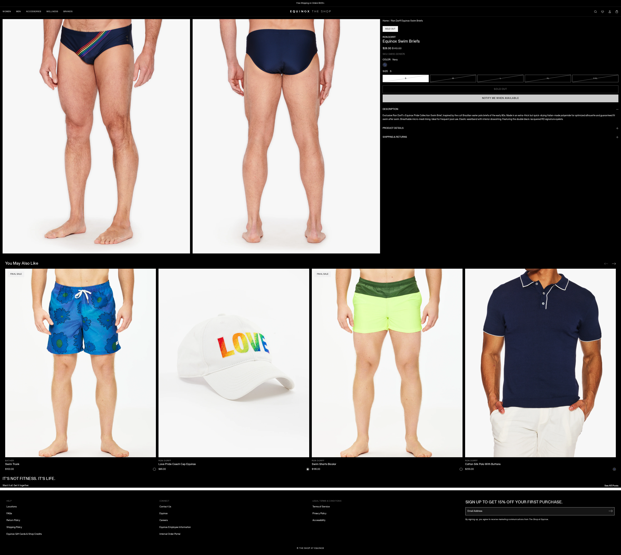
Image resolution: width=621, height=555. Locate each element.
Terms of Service (321, 507)
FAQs (9, 514)
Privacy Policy (319, 514)
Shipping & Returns (395, 137)
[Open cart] (616, 11)
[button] (96, 136)
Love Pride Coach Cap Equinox (177, 464)
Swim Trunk (12, 464)
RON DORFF (389, 37)
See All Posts (611, 485)
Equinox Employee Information (175, 527)
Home (386, 21)
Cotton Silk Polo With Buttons (483, 464)
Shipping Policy (14, 527)
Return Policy (13, 520)
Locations (11, 507)
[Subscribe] (611, 511)
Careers (163, 520)
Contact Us (165, 507)
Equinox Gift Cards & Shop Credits (24, 534)
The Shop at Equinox (311, 548)
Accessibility (318, 520)
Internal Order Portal (169, 534)
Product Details (393, 128)
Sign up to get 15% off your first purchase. (514, 502)
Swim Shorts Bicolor (324, 464)
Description (390, 109)
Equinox (163, 514)
